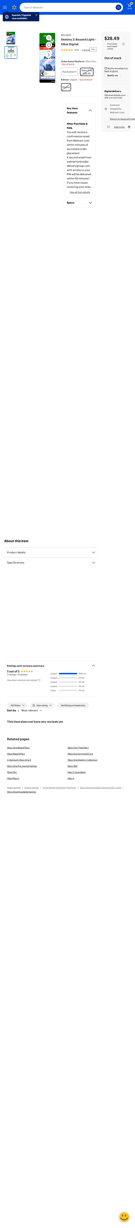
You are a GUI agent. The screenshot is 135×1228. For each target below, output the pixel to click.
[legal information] (123, 44)
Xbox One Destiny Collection (82, 759)
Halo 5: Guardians (77, 772)
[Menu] (5, 7)
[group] (75, 50)
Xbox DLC (12, 772)
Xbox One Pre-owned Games (22, 766)
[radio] (69, 72)
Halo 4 (71, 778)
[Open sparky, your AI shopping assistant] (124, 1217)
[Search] (118, 7)
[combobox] (71, 7)
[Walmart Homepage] (14, 7)
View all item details (80, 192)
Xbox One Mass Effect (18, 747)
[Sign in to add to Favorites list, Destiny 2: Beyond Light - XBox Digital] (49, 45)
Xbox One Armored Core (80, 753)
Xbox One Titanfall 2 (78, 747)
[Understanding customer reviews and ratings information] (39, 680)
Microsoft (66, 34)
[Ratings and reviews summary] (93, 664)
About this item (16, 541)
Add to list (119, 127)
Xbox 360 (72, 766)
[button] (42, 57)
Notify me (112, 75)
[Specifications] (93, 562)
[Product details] (93, 552)
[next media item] (48, 55)
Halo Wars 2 (13, 778)
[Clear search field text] (113, 7)
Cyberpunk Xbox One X (19, 759)
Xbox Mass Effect (16, 753)
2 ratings (86, 50)
